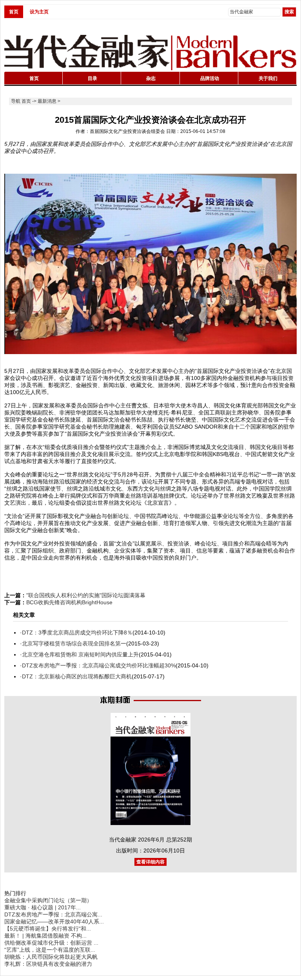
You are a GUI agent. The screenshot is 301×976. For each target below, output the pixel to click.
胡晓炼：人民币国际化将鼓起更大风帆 (51, 957)
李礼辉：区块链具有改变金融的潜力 (48, 964)
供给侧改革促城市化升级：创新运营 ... (51, 943)
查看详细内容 (150, 862)
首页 (13, 12)
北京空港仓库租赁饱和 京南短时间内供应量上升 (80, 654)
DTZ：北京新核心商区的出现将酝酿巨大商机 (77, 676)
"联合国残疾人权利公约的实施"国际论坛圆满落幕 (85, 595)
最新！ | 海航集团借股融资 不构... (45, 935)
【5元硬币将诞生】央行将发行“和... (47, 928)
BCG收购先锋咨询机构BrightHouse (69, 602)
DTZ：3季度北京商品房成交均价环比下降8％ (77, 632)
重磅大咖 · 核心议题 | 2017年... (42, 907)
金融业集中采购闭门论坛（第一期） (48, 900)
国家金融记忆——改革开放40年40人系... (54, 921)
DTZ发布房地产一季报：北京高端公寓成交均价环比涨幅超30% (99, 665)
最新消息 (47, 101)
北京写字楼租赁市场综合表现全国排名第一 (74, 643)
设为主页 (39, 12)
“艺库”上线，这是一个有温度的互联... (49, 950)
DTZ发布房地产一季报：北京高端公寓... (53, 914)
